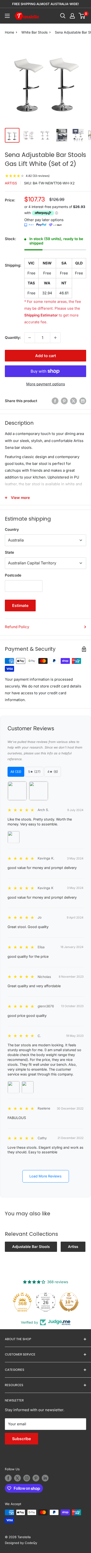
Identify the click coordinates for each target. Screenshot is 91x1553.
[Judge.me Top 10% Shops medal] (69, 1302)
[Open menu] (7, 16)
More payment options (45, 384)
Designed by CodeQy (21, 1543)
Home (9, 32)
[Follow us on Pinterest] (36, 1478)
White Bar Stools (34, 32)
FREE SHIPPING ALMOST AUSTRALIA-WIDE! (45, 4)
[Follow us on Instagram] (26, 1478)
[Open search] (63, 15)
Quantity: (13, 337)
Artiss (11, 183)
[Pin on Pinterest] (64, 400)
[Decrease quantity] (30, 338)
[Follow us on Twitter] (17, 1478)
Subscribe (21, 1438)
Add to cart (45, 355)
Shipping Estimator (41, 315)
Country (12, 529)
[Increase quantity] (55, 338)
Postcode (13, 575)
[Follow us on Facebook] (8, 1478)
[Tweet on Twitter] (73, 400)
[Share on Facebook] (55, 400)
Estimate (20, 605)
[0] (82, 16)
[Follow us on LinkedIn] (45, 1478)
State (9, 552)
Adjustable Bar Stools (31, 1246)
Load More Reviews (45, 1176)
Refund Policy (17, 626)
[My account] (72, 15)
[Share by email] (82, 400)
